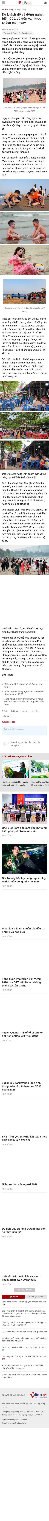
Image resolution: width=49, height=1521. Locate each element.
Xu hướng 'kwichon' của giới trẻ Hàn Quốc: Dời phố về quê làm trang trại (22, 1347)
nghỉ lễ (34, 692)
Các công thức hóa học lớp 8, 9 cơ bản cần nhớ (22, 1337)
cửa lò (24, 692)
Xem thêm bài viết (24, 1271)
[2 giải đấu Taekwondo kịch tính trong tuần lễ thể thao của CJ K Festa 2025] (24, 1045)
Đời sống (9, 9)
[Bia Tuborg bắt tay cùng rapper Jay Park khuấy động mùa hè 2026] (24, 840)
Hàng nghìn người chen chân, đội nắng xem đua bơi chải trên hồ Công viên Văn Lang (24, 682)
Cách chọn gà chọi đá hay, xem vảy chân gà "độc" (24, 1328)
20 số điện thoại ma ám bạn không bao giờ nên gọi (24, 1312)
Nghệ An (14, 692)
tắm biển (6, 697)
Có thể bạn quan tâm (17, 737)
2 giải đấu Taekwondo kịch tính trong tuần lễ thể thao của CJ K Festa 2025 (21, 1067)
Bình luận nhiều (36, 1277)
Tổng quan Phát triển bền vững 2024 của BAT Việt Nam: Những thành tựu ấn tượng (21, 963)
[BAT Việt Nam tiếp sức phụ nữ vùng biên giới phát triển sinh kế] (24, 790)
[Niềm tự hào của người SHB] (24, 1146)
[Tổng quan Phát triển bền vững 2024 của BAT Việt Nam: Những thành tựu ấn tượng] (24, 941)
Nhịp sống (21, 9)
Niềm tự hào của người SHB (19, 1165)
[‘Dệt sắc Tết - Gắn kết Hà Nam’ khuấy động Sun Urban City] (24, 1238)
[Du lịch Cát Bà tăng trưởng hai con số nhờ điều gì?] (24, 1190)
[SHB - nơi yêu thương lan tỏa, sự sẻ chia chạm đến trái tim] (24, 1098)
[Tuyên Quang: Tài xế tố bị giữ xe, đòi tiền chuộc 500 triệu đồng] (24, 994)
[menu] (3, 2)
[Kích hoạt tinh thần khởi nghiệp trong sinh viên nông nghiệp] (15, 750)
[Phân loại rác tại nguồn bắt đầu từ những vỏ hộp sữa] (24, 890)
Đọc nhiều (13, 1277)
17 (24, 1306)
